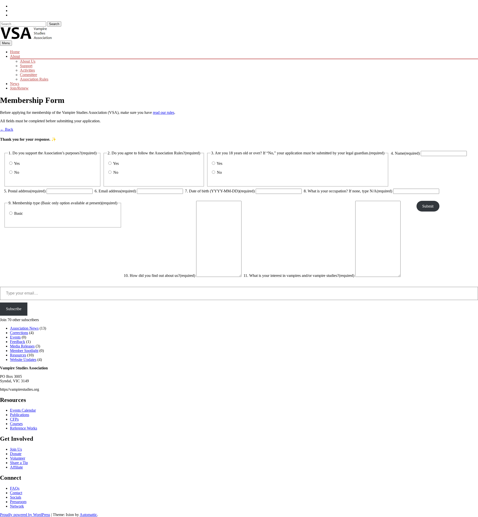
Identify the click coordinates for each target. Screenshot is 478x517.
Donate (15, 454)
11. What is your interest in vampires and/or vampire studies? (298, 275)
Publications (19, 415)
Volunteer (17, 458)
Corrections (19, 333)
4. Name (405, 153)
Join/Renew (19, 88)
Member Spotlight (24, 350)
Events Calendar (23, 410)
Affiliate (16, 467)
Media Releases (22, 346)
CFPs (14, 419)
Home (15, 52)
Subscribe (13, 309)
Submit (427, 206)
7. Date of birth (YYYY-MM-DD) (220, 191)
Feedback (17, 342)
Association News (24, 328)
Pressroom (18, 502)
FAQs (14, 488)
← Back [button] (6, 129)
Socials (15, 497)
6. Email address (115, 191)
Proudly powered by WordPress (25, 515)
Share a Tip (19, 463)
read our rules (163, 112)
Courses (16, 424)
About (15, 56)
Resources (18, 355)
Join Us (16, 449)
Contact (16, 493)
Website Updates (23, 359)
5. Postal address (25, 191)
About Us (27, 61)
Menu (6, 43)
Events (15, 337)
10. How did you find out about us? (159, 275)
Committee (28, 75)
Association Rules (34, 79)
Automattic (88, 515)
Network (17, 506)
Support (26, 66)
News (14, 84)
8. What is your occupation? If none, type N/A (348, 191)
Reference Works (23, 428)
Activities (27, 70)
